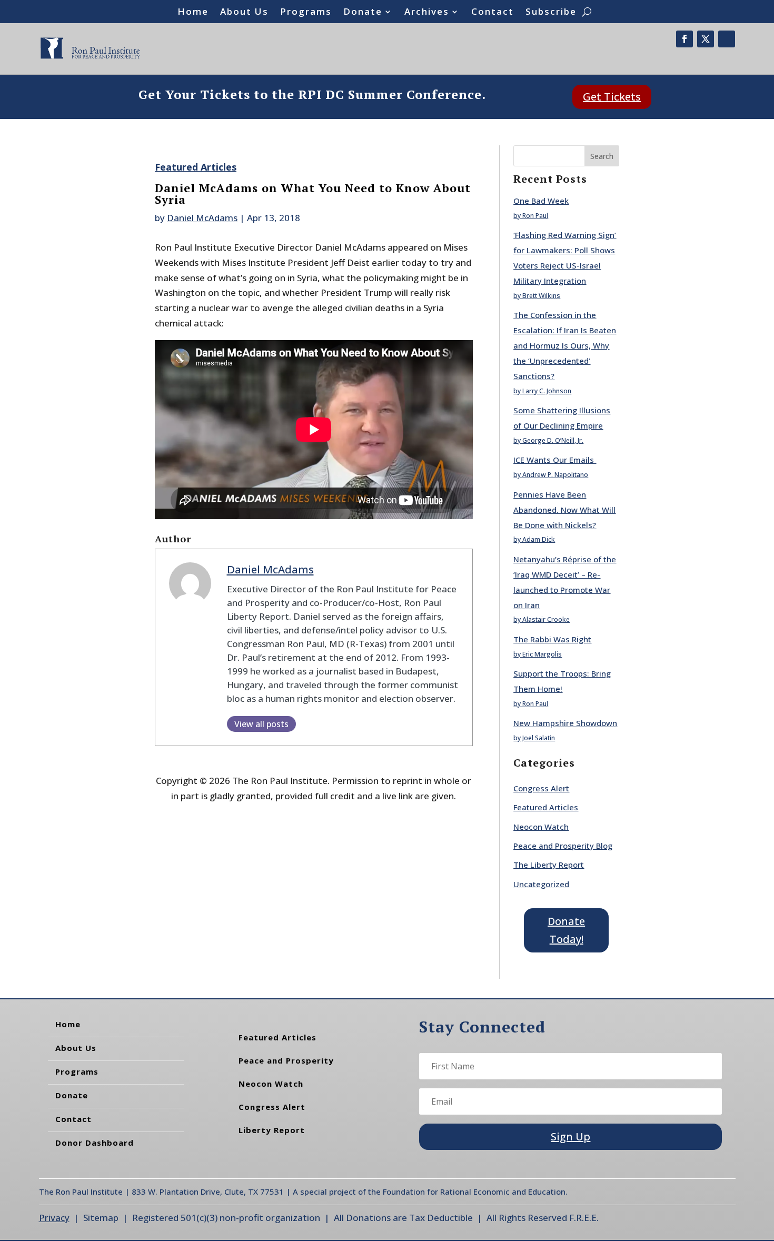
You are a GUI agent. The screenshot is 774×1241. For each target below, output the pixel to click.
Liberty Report (272, 1130)
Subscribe (551, 12)
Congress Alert (541, 788)
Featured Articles (195, 167)
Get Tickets (612, 97)
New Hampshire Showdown (565, 723)
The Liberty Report (548, 864)
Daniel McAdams (202, 218)
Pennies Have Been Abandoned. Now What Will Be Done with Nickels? (564, 509)
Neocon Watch (541, 826)
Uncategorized (541, 884)
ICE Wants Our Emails (554, 459)
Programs (306, 12)
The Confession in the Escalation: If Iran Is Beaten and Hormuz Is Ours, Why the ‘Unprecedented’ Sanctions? (564, 345)
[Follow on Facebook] (684, 39)
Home (193, 12)
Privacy (54, 1218)
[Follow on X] (705, 39)
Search (601, 156)
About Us (244, 12)
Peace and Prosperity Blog (562, 845)
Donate (362, 12)
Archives (426, 12)
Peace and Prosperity (286, 1060)
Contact (492, 12)
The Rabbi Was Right (552, 639)
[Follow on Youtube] (726, 39)
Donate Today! (566, 930)
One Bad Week (541, 200)
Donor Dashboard (94, 1142)
